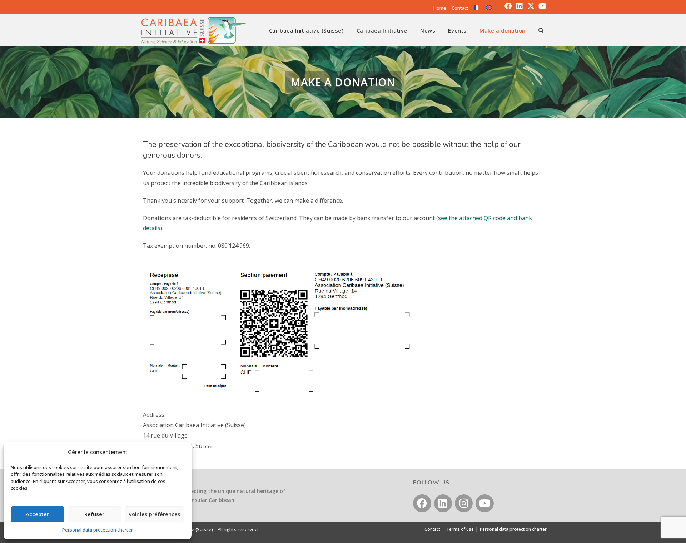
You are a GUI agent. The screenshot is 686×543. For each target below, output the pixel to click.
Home (439, 8)
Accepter (37, 514)
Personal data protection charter (97, 530)
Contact (460, 8)
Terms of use (460, 529)
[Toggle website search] (541, 30)
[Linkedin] (519, 6)
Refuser (94, 514)
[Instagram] (464, 503)
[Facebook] (508, 6)
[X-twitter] (531, 6)
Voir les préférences (154, 514)
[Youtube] (542, 6)
